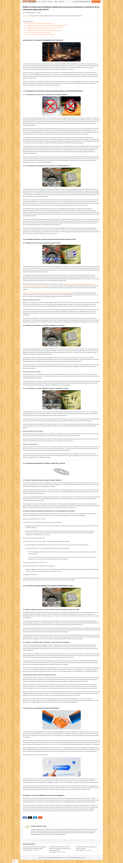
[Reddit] (40, 817)
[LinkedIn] (35, 817)
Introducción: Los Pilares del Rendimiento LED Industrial (39, 23)
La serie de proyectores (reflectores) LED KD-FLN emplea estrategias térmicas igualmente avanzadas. (48, 293)
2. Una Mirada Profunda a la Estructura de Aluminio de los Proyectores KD (44, 27)
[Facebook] (25, 817)
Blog (56, 1)
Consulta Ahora (96, 1)
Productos (50, 1)
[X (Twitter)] (30, 817)
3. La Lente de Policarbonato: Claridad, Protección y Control (40, 29)
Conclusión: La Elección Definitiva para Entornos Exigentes (40, 34)
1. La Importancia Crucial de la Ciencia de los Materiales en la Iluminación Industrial (46, 25)
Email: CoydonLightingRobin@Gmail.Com (81, 1)
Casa (39, 1)
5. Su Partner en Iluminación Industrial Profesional (38, 32)
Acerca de (44, 1)
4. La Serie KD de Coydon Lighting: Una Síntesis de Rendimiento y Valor (43, 30)
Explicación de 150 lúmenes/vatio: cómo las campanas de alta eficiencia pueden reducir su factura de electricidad (60, 848)
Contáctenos (61, 1)
